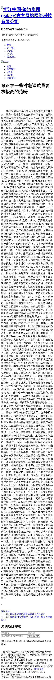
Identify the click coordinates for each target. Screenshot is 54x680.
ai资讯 (10, 51)
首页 (9, 45)
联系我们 (11, 56)
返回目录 (5, 611)
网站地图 (38, 669)
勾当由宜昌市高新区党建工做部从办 (27, 614)
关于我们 (11, 48)
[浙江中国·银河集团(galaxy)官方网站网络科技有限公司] (27, 15)
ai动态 (10, 54)
